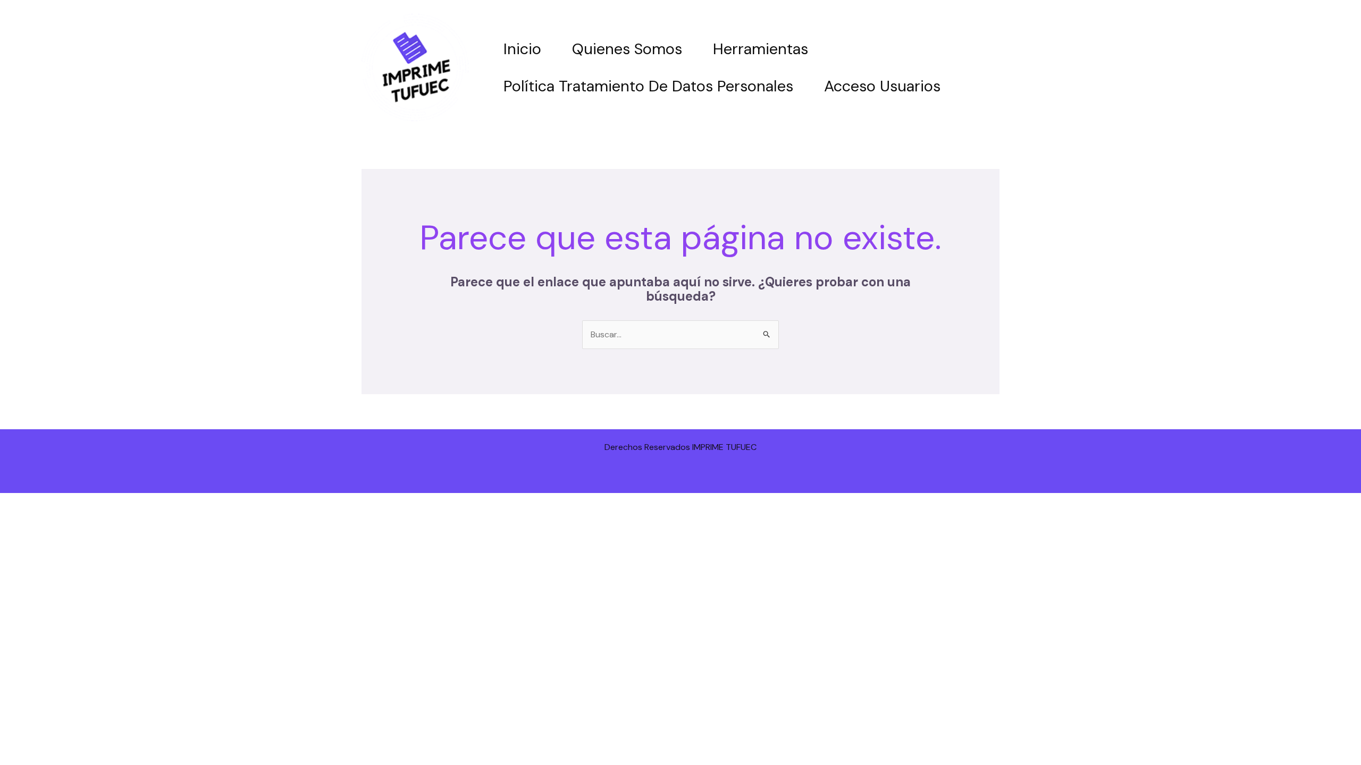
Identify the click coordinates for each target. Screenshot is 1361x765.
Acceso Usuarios (882, 86)
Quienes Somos (627, 49)
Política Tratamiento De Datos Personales (648, 86)
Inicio (522, 49)
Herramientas (760, 49)
